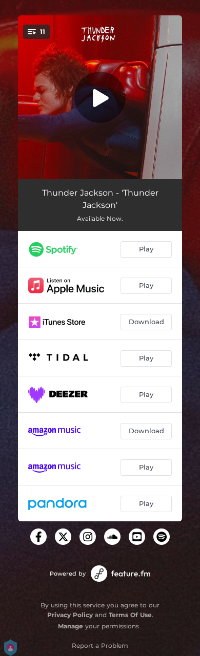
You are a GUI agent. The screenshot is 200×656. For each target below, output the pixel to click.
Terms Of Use (130, 615)
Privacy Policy (70, 615)
